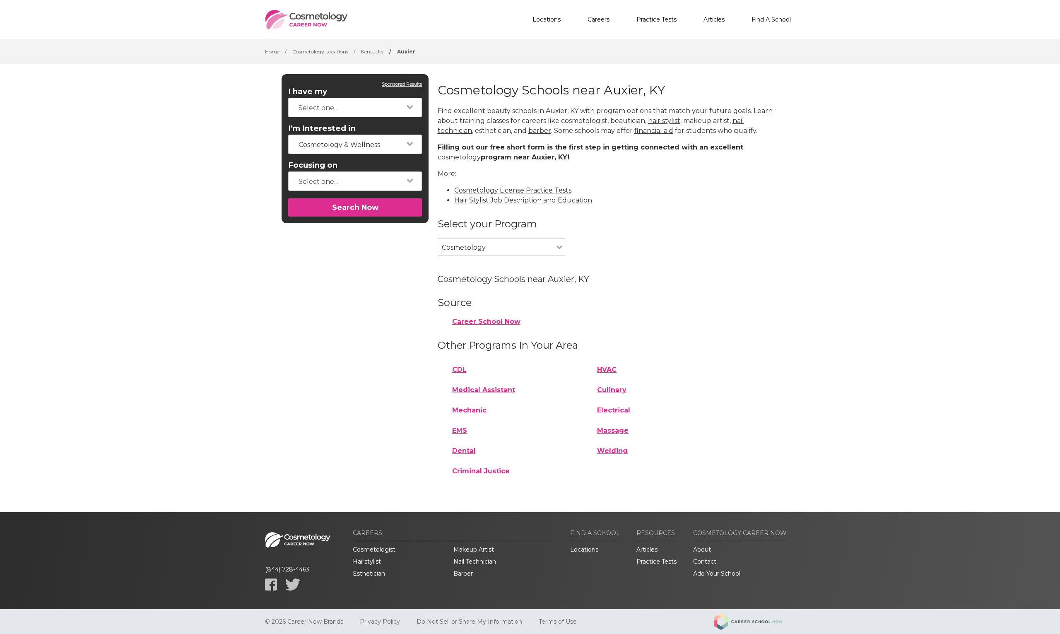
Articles (714, 19)
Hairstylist (367, 561)
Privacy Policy (380, 621)
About (702, 549)
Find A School (771, 19)
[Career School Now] (754, 621)
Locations (546, 19)
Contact (704, 561)
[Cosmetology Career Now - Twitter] (292, 585)
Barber (463, 573)
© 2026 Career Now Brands (304, 621)
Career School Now (486, 321)
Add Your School (716, 573)
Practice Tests (656, 19)
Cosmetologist (374, 549)
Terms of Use (558, 621)
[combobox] (355, 107)
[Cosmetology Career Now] (306, 19)
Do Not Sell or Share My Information (469, 621)
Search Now (355, 207)
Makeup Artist (473, 549)
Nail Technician (474, 561)
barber (539, 131)
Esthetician (369, 573)
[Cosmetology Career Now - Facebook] (271, 585)
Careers (599, 19)
